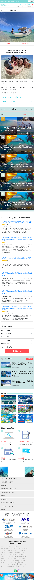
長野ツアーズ (3, 566)
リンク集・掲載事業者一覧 (7, 502)
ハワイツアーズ (14, 562)
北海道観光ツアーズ (12, 566)
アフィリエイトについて (7, 506)
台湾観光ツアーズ (22, 564)
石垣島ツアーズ (19, 546)
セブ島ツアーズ (13, 564)
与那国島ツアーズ (12, 552)
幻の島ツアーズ (4, 552)
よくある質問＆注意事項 (7, 482)
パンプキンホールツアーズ (21, 554)
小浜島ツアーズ (11, 546)
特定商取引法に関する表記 (7, 492)
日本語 (31, 1)
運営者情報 (3, 485)
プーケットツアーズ (5, 564)
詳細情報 (8, 43)
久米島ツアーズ (18, 560)
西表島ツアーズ (4, 546)
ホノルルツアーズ (23, 562)
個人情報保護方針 (5, 499)
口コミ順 (30, 114)
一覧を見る (29, 359)
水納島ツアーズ (25, 558)
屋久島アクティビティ (5, 562)
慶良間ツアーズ (17, 558)
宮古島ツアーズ (20, 552)
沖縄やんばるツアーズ (12, 556)
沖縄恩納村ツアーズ (22, 556)
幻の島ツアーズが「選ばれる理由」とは (11, 478)
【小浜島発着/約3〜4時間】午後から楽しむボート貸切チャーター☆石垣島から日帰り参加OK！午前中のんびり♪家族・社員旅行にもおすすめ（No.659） (17, 239)
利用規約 (3, 495)
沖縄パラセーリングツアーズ (7, 558)
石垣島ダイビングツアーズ (6, 550)
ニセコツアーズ (20, 566)
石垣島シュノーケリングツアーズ (19, 548)
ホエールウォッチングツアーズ (7, 560)
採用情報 (3, 509)
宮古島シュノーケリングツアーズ (8, 554)
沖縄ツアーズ (3, 556)
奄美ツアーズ (25, 560)
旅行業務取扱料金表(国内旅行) (8, 489)
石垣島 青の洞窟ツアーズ (6, 548)
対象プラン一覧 (25, 43)
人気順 (25, 114)
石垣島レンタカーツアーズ (19, 550)
